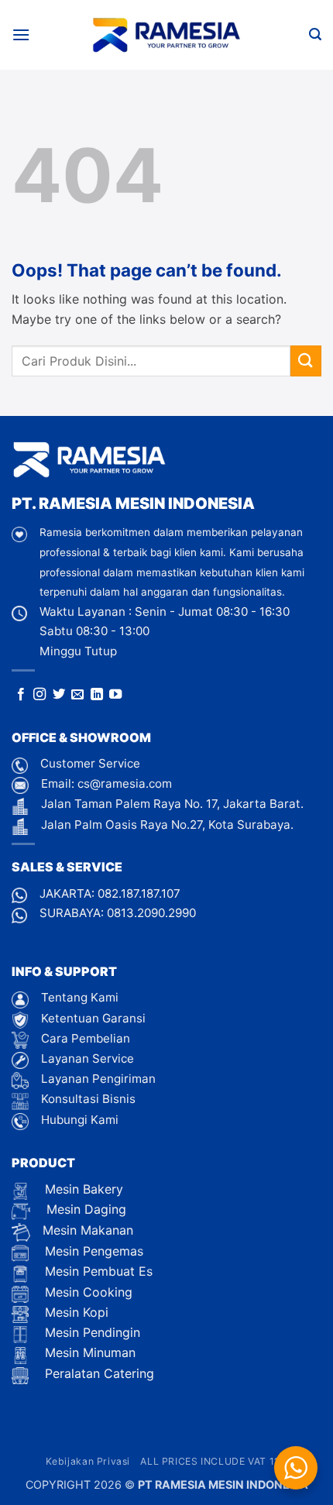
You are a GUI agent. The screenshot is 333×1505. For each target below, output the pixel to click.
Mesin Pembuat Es (97, 1271)
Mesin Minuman (88, 1352)
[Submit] (305, 360)
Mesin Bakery (82, 1189)
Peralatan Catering (99, 1373)
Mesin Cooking (86, 1292)
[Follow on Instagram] (39, 695)
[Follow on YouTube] (115, 695)
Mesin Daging (84, 1209)
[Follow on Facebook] (21, 695)
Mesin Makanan (88, 1230)
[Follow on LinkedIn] (97, 695)
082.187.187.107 (139, 893)
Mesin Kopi (74, 1312)
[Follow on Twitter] (59, 695)
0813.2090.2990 (151, 912)
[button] (21, 34)
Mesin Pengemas (92, 1251)
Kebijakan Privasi (88, 1461)
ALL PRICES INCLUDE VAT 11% (213, 1461)
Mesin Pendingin (90, 1332)
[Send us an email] (77, 695)
